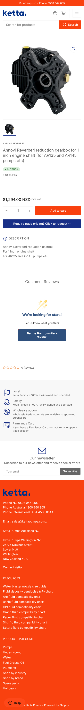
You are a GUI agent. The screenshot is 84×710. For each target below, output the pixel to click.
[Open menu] (76, 13)
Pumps (8, 647)
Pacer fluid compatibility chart (24, 617)
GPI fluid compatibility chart (22, 607)
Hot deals (9, 688)
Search (73, 24)
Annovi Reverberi (14, 143)
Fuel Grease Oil (13, 662)
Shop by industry (14, 673)
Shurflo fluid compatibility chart (25, 622)
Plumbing (9, 668)
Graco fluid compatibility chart (24, 612)
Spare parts (11, 683)
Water (7, 657)
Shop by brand (13, 678)
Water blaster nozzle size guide (24, 586)
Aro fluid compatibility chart (22, 597)
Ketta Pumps (33, 705)
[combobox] (42, 24)
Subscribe (70, 471)
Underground (12, 652)
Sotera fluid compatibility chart (24, 627)
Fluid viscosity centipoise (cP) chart (28, 591)
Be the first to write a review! (42, 335)
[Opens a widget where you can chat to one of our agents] (14, 703)
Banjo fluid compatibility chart (23, 602)
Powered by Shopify (56, 705)
